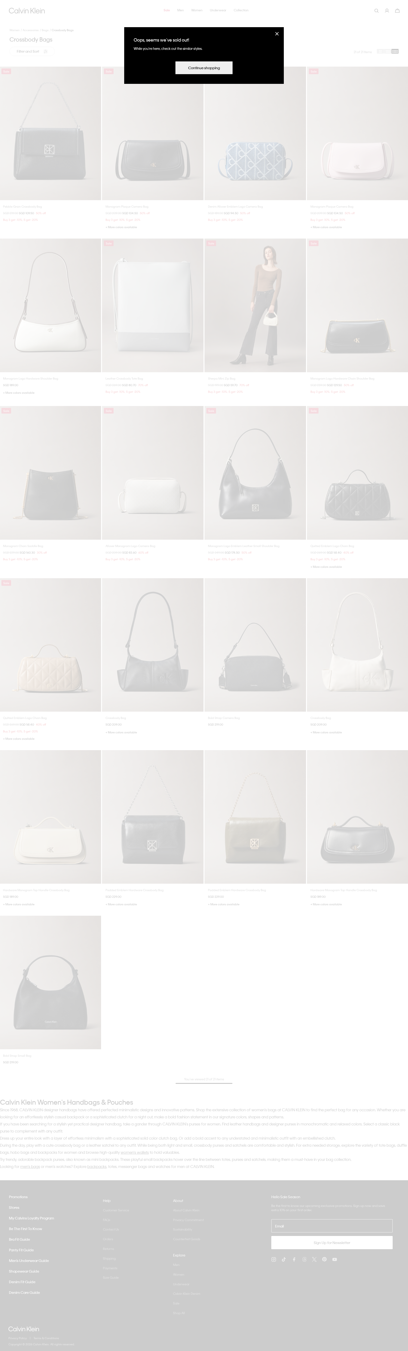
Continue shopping (204, 67)
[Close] (277, 34)
